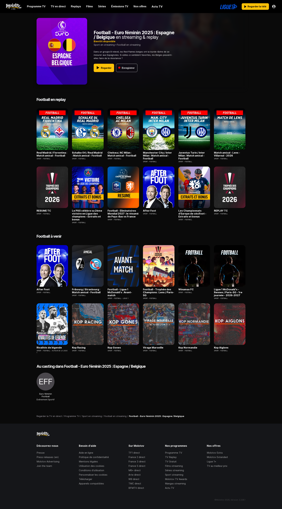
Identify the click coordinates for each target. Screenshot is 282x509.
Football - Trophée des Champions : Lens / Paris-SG (158, 292)
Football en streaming (129, 44)
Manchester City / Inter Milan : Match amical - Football (157, 155)
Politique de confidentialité (94, 457)
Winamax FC (186, 289)
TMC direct (134, 483)
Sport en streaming (104, 44)
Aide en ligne (86, 452)
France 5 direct (136, 465)
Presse (41, 452)
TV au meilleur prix (217, 465)
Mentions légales (88, 461)
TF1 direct (134, 452)
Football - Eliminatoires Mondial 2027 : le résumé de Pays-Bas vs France (123, 213)
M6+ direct (134, 470)
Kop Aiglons (221, 347)
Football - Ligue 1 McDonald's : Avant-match (120, 292)
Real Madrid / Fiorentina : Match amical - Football (52, 154)
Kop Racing (79, 347)
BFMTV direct (136, 487)
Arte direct (134, 474)
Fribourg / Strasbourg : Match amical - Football (86, 291)
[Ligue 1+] (228, 6)
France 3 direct (137, 461)
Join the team (44, 465)
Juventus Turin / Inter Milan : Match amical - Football (191, 155)
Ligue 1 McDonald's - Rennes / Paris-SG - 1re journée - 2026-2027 (228, 292)
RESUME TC (44, 210)
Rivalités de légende (49, 347)
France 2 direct (136, 457)
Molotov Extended (217, 457)
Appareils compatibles (91, 483)
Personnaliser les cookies (93, 474)
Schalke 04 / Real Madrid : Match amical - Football (87, 154)
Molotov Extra (215, 452)
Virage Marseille (153, 347)
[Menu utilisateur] (274, 6)
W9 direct (133, 479)
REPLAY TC (221, 210)
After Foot (149, 210)
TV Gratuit (171, 461)
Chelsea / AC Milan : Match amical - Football (122, 154)
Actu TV (169, 487)
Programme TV (173, 452)
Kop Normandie (187, 347)
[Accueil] (13, 6)
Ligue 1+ (211, 461)
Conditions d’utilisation (91, 470)
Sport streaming (174, 474)
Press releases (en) (48, 457)
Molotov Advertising (48, 461)
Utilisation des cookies (91, 465)
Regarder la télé (257, 6)
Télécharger (85, 479)
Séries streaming (174, 470)
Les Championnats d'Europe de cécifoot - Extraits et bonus (192, 213)
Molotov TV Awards (176, 479)
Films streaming (174, 465)
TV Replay (171, 457)
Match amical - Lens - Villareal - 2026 (227, 154)
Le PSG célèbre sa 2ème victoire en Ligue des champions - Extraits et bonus (87, 215)
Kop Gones (114, 347)
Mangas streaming (175, 483)
